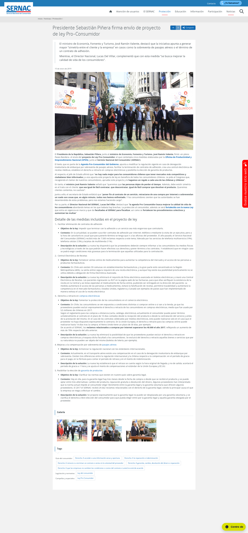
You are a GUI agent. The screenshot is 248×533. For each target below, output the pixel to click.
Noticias (230, 11)
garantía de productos (91, 370)
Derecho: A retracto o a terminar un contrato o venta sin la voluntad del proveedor (90, 463)
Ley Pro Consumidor (86, 478)
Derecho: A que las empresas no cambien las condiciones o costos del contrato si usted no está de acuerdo (100, 468)
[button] (241, 12)
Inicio (40, 18)
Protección (165, 11)
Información (197, 11)
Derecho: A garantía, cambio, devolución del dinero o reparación (153, 463)
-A (178, 27)
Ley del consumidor (85, 473)
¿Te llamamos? (231, 3)
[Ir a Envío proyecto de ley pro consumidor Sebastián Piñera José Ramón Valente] (72, 430)
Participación (215, 11)
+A (174, 27)
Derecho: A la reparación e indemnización (141, 458)
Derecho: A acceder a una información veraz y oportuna (97, 458)
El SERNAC (149, 11)
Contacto (211, 3)
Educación (180, 11)
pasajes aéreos (109, 344)
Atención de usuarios (127, 11)
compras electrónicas (89, 295)
